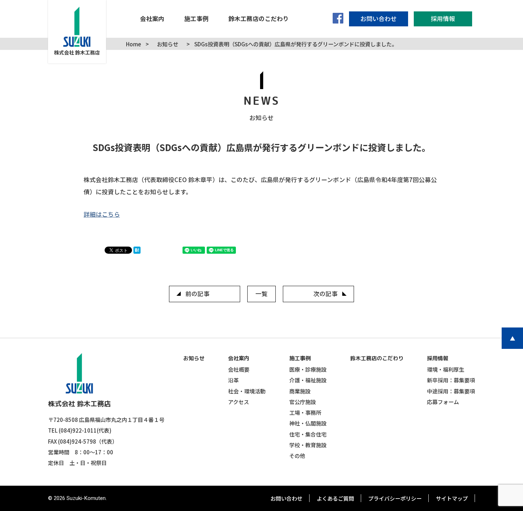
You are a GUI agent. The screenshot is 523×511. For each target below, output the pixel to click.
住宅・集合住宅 (308, 434)
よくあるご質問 (335, 498)
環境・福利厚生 (445, 369)
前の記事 (197, 293)
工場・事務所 (305, 412)
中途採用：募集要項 (451, 391)
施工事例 (300, 358)
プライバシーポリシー (395, 498)
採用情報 (437, 358)
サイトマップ (452, 498)
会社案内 (238, 358)
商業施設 (300, 391)
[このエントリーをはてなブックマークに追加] (138, 251)
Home (133, 44)
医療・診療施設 (308, 369)
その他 (297, 455)
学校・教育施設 (308, 445)
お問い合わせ (286, 498)
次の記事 (325, 293)
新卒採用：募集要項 (451, 380)
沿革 (233, 380)
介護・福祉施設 (308, 380)
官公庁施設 (302, 402)
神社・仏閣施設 (308, 423)
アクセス (238, 402)
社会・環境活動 (246, 391)
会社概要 (238, 369)
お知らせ (194, 358)
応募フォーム (443, 402)
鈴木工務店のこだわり (376, 358)
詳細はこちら (102, 214)
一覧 (261, 293)
